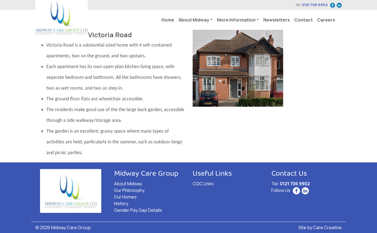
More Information (236, 20)
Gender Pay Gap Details (138, 210)
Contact (303, 20)
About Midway (194, 20)
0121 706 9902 (315, 4)
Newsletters (276, 20)
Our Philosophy (129, 190)
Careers (326, 20)
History (121, 203)
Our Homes (125, 197)
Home (167, 20)
